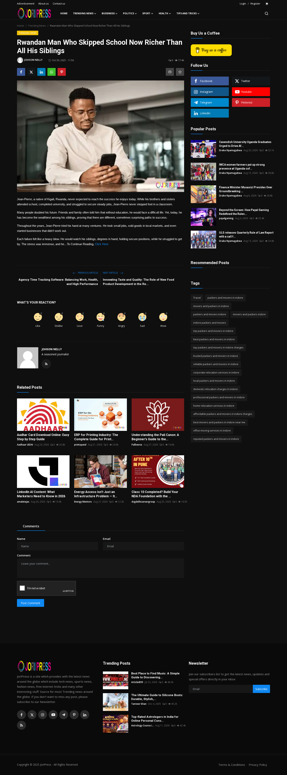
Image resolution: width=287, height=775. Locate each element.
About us (43, 3)
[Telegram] (63, 714)
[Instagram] (42, 714)
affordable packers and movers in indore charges (222, 414)
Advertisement (25, 3)
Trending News (37, 25)
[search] (266, 13)
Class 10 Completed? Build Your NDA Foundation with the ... (155, 494)
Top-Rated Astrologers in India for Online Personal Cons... (154, 718)
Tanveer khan (138, 703)
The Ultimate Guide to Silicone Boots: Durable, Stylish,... (157, 697)
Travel (197, 297)
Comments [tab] (31, 526)
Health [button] (163, 13)
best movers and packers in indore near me (219, 422)
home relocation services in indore (213, 405)
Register (255, 3)
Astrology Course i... (142, 725)
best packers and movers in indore (214, 339)
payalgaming (226, 218)
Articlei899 (137, 682)
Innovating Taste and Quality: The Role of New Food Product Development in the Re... (138, 282)
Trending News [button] (83, 13)
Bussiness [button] (108, 13)
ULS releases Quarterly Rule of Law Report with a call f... (246, 234)
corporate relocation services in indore (216, 372)
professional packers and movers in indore (219, 397)
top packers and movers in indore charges (218, 347)
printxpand (80, 444)
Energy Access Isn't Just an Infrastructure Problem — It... (95, 494)
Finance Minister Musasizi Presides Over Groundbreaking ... (245, 189)
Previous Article (87, 272)
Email (107, 539)
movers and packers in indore (211, 306)
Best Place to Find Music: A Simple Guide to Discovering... (155, 675)
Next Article (111, 272)
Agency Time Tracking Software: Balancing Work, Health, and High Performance (58, 282)
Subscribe (261, 689)
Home (64, 13)
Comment (24, 555)
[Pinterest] (74, 714)
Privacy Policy (258, 765)
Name (21, 539)
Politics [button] (128, 13)
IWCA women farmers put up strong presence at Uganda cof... (242, 166)
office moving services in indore (212, 430)
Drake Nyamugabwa (230, 150)
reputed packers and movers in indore (216, 439)
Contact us (59, 3)
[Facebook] (21, 714)
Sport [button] (146, 13)
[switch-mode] (267, 3)
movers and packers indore (249, 314)
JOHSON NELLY (52, 349)
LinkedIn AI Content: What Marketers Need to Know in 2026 (41, 494)
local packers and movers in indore (214, 380)
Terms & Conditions (231, 765)
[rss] (21, 725)
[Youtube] (53, 714)
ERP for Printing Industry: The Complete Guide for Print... (96, 437)
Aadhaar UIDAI (25, 444)
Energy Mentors (83, 501)
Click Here (101, 244)
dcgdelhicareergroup (143, 501)
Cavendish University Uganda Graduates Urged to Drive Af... (245, 143)
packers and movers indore (209, 314)
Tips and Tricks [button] (186, 13)
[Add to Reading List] (180, 72)
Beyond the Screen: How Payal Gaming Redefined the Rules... (244, 211)
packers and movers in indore (225, 297)
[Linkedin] (84, 714)
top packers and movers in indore (213, 331)
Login (243, 3)
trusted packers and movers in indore (215, 356)
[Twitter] (32, 714)
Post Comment (30, 603)
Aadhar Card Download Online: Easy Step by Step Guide (43, 437)
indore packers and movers (209, 322)
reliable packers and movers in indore (215, 364)
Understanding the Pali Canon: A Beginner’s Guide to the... (155, 437)
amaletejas (23, 501)
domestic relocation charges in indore (215, 389)
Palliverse (137, 444)
